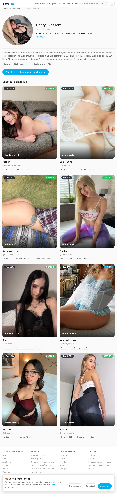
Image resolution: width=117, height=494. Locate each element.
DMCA (91, 468)
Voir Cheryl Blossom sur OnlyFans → (25, 72)
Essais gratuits (37, 458)
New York (64, 465)
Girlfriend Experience (20, 169)
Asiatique (65, 169)
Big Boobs (18, 64)
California (64, 455)
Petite (75, 169)
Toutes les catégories (41, 465)
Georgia (63, 468)
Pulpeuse (6, 472)
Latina (6, 437)
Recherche (40, 3)
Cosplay (7, 64)
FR (112, 3)
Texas (62, 458)
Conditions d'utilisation (98, 465)
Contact (91, 458)
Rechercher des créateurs (42, 468)
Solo (28, 64)
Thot (9, 3)
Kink (91, 258)
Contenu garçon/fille (42, 64)
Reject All (90, 486)
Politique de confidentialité (100, 462)
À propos (92, 455)
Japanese (8, 348)
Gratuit (75, 3)
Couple (64, 348)
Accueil (5, 8)
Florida (63, 462)
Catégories (52, 3)
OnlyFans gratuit (38, 455)
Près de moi (64, 3)
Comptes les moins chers (42, 462)
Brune (5, 458)
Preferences (75, 486)
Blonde (5, 455)
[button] (17, 30)
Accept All (104, 486)
